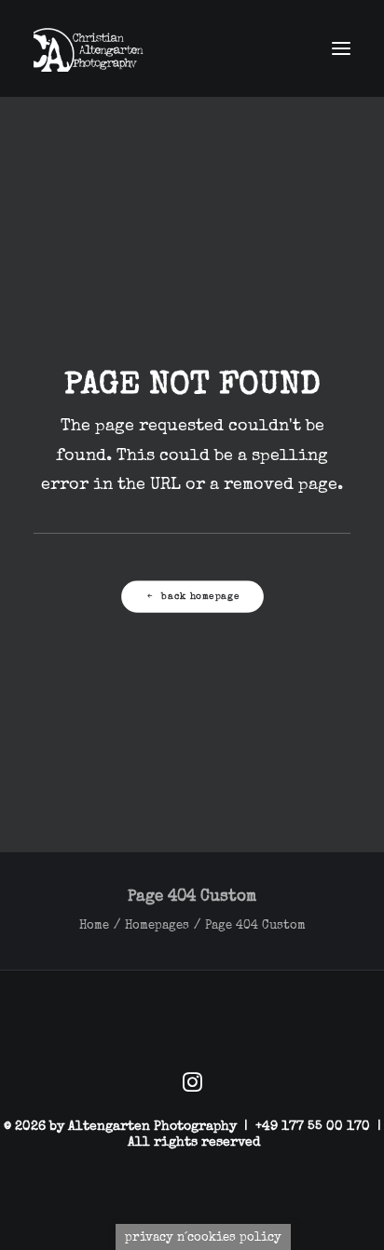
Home (94, 924)
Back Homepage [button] (200, 596)
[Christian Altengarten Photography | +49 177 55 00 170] (93, 48)
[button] (341, 48)
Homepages (157, 924)
